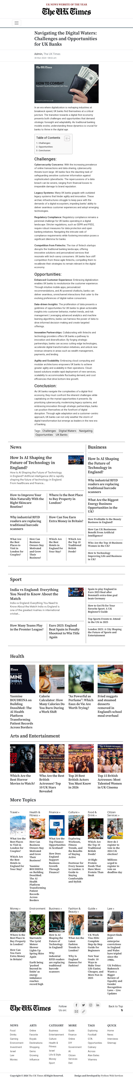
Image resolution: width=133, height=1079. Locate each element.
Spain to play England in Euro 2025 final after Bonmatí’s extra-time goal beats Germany (102, 594)
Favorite (34, 1034)
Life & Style (55, 1054)
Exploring (92, 1030)
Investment (16, 1047)
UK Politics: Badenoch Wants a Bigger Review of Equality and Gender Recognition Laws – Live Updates (114, 979)
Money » (15, 908)
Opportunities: (46, 146)
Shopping (34, 1047)
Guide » (92, 908)
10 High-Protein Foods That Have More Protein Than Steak (95, 867)
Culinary (92, 1047)
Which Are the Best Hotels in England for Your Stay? (56, 545)
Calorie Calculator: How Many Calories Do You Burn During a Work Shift (52, 704)
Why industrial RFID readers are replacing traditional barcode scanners (25, 523)
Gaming (14, 1039)
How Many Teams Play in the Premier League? (27, 628)
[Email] (76, 1011)
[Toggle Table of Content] (65, 138)
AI (69, 1051)
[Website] (83, 1011)
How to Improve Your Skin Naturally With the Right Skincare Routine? (27, 501)
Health (17, 656)
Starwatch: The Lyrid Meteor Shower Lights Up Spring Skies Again (37, 947)
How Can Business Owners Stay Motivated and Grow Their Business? (37, 548)
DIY (70, 1043)
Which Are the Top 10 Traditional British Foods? (74, 545)
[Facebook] (76, 1005)
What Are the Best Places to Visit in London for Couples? (16, 546)
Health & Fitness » (35, 813)
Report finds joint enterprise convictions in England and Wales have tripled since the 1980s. (114, 947)
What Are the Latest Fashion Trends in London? (76, 944)
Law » (110, 908)
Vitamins (92, 1059)
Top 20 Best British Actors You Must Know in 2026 (79, 782)
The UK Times (36, 1075)
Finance (72, 1034)
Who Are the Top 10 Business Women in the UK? (105, 544)
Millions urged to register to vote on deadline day (114, 866)
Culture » (73, 812)
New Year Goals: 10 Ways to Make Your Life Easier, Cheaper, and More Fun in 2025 (95, 967)
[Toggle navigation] (16, 23)
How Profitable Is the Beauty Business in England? (104, 521)
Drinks (13, 1034)
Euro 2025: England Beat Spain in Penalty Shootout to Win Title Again (64, 631)
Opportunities (44, 434)
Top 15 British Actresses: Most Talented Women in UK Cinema (110, 782)
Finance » (54, 812)
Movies (14, 1059)
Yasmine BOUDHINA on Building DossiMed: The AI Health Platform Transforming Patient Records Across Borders (21, 711)
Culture (52, 1039)
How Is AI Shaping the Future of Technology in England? (32, 462)
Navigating (85, 431)
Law (12, 1055)
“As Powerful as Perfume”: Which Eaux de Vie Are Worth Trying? (80, 702)
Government (75, 1047)
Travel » (14, 812)
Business (97, 447)
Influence (34, 1059)
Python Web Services (112, 1075)
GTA (90, 1039)
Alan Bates (93, 1055)
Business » (55, 908)
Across (91, 1051)
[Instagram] (90, 1005)
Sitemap (111, 1043)
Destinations (36, 1043)
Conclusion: (45, 150)
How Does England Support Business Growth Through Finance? (55, 863)
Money (52, 1059)
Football (92, 1034)
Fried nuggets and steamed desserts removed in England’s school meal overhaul (110, 706)
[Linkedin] (98, 1005)
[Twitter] (83, 1005)
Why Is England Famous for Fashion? (75, 961)
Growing (34, 1055)
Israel (13, 1051)
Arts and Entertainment (35, 736)
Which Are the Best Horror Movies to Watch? (22, 780)
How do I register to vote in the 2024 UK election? (113, 848)
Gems (33, 1051)
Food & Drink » (92, 813)
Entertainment (56, 1034)
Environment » (37, 910)
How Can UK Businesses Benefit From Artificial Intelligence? (102, 532)
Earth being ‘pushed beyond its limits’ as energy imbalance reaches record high (36, 973)
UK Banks (61, 434)
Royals (33, 1039)
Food (12, 1030)
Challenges (49, 431)
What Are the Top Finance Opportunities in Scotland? (57, 843)
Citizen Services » (113, 813)
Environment (16, 1043)
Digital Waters (67, 431)
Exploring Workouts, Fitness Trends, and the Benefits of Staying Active (75, 848)
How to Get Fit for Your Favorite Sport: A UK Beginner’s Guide (101, 608)
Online (33, 1030)
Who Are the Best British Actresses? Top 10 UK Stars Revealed (51, 783)
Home (110, 1030)
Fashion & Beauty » (74, 910)
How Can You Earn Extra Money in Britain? (66, 519)
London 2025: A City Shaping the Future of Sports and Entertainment (104, 632)
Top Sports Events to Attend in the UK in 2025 (104, 620)
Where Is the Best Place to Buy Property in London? (66, 499)
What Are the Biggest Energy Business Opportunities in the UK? (103, 506)
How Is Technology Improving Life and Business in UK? (105, 556)
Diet (70, 1063)
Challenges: (45, 143)
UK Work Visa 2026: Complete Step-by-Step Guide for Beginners (95, 942)
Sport (16, 579)
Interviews (112, 1039)
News (15, 447)
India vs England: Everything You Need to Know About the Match (34, 594)
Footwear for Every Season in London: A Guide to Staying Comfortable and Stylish (76, 872)
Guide (71, 1030)
